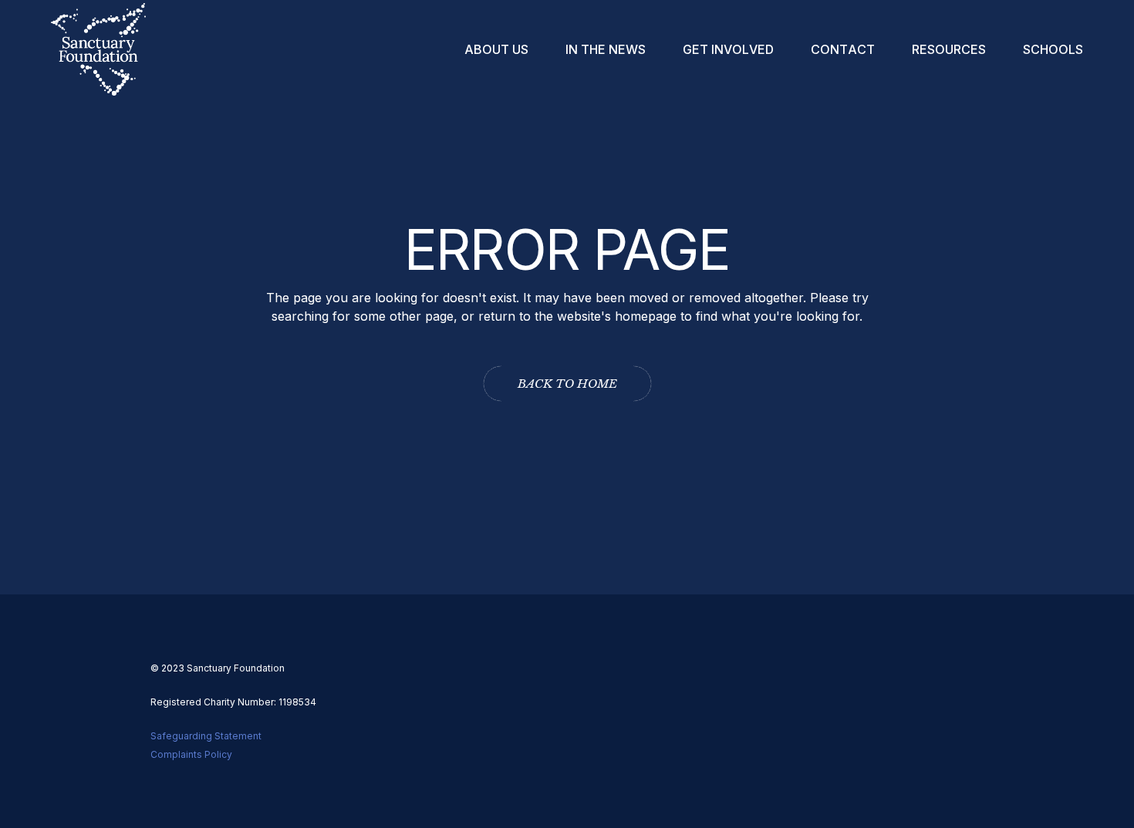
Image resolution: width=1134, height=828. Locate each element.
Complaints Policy (191, 754)
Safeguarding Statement (206, 736)
